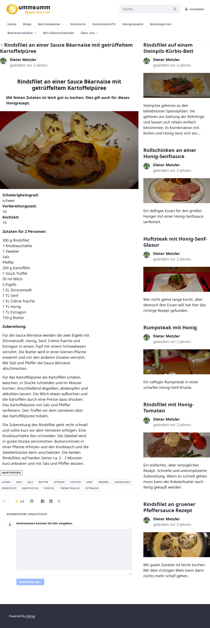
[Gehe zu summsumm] (29, 9)
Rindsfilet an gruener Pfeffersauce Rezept (169, 507)
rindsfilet (9, 488)
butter (43, 482)
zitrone (59, 482)
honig (6, 482)
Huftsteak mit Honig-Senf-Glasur (175, 241)
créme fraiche (70, 488)
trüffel (49, 488)
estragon (92, 488)
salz (30, 482)
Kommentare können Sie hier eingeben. (44, 523)
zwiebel (103, 482)
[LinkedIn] (51, 501)
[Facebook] (42, 501)
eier (19, 482)
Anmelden (197, 9)
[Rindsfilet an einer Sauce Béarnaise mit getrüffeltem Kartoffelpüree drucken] (31, 501)
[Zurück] (1, 45)
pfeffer (75, 482)
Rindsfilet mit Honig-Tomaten (168, 407)
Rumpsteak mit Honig (170, 327)
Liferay (30, 616)
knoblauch (122, 482)
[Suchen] (175, 9)
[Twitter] (59, 501)
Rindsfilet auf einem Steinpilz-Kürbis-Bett (168, 47)
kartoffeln (30, 488)
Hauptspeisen (11, 472)
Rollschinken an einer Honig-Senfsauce (169, 153)
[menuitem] (12, 24)
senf (89, 482)
